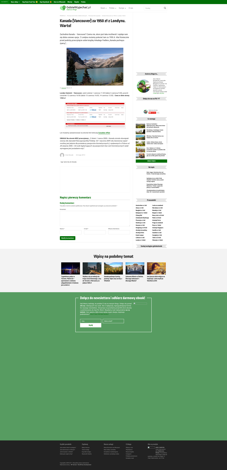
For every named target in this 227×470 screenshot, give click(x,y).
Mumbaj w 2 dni (156, 210)
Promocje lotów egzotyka (94, 15)
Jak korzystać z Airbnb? (66, 452)
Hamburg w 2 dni (140, 223)
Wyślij (91, 325)
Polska (83, 2)
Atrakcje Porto (156, 220)
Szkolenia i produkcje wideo (111, 454)
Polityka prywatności (131, 456)
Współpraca (129, 449)
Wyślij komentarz (67, 238)
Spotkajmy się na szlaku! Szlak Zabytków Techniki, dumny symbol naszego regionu (155, 180)
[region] (23, 457)
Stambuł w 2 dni (156, 232)
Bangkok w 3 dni (140, 210)
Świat (103, 8)
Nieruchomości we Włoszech (112, 447)
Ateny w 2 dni (140, 208)
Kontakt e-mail (130, 458)
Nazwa (62, 229)
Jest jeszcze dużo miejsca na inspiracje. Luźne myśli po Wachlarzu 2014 (156, 279)
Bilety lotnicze (85, 447)
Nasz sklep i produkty (110, 449)
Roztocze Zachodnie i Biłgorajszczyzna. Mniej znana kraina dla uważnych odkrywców (156, 125)
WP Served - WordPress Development (81, 464)
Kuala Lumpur (140, 235)
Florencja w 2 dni (140, 220)
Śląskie (76, 2)
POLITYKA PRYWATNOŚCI (99, 314)
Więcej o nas (129, 447)
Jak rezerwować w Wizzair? (67, 449)
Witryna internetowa (113, 229)
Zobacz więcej (151, 161)
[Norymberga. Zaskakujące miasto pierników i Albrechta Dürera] (140, 132)
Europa (121, 8)
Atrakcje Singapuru (157, 228)
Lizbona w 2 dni (140, 237)
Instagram (128, 454)
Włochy (69, 2)
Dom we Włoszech (59, 2)
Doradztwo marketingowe (111, 452)
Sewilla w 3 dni (156, 230)
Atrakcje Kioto (140, 232)
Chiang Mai (139, 215)
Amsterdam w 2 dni (141, 205)
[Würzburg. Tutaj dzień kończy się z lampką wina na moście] (140, 137)
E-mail (86, 229)
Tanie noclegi (85, 449)
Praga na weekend (157, 223)
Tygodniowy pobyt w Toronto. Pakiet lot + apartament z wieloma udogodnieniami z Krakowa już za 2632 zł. (69, 281)
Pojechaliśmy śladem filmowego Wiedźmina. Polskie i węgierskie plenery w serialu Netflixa (155, 186)
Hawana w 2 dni (140, 225)
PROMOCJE (62, 15)
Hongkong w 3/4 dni (141, 228)
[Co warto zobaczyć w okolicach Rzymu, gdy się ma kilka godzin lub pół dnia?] (140, 156)
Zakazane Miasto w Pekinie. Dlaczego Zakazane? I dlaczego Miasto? (134, 279)
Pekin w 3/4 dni (156, 218)
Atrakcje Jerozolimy (141, 230)
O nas (131, 8)
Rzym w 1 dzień (156, 225)
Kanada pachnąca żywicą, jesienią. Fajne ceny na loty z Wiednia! (113, 279)
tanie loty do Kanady (70, 162)
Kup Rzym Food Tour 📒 (30, 2)
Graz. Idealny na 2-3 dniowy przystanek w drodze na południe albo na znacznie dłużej (156, 149)
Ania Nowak (69, 155)
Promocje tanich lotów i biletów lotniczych (77, 15)
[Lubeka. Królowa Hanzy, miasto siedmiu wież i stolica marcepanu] (140, 144)
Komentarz (63, 209)
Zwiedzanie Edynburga (142, 218)
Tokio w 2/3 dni (156, 237)
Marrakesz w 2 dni (157, 208)
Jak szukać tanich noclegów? (68, 447)
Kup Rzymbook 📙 (45, 2)
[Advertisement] (94, 179)
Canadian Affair (104, 133)
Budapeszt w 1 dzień (141, 213)
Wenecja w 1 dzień (157, 240)
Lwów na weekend (157, 205)
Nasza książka (130, 452)
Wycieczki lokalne (87, 454)
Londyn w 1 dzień (140, 240)
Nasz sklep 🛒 (15, 2)
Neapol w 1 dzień (157, 213)
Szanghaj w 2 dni (157, 235)
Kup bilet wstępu (86, 452)
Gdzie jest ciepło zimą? (66, 454)
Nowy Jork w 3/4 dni (158, 215)
